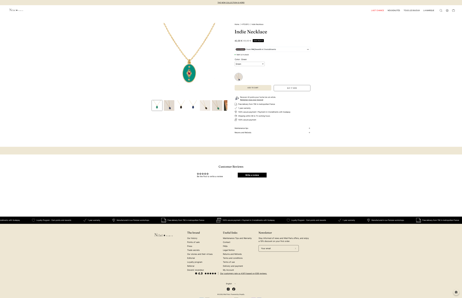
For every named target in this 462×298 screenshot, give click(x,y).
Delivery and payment (233, 266)
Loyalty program (194, 262)
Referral (190, 266)
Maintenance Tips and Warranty (237, 238)
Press (189, 246)
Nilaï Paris (226, 294)
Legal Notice (228, 250)
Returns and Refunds (243, 132)
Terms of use (229, 262)
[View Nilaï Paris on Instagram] (228, 289)
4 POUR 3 (245, 24)
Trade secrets (193, 250)
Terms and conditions (233, 258)
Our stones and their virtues (200, 254)
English (229, 284)
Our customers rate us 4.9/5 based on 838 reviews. (243, 273)
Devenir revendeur (195, 270)
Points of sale (193, 242)
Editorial (191, 258)
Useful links (230, 232)
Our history (192, 238)
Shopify (241, 294)
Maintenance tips (241, 128)
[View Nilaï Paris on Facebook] (234, 289)
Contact (226, 242)
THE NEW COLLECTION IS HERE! (231, 3)
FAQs (225, 246)
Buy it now (292, 88)
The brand (193, 232)
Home (237, 24)
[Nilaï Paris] (16, 10)
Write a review (252, 175)
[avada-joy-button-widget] (456, 292)
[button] (440, 10)
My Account (228, 270)
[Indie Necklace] (157, 105)
